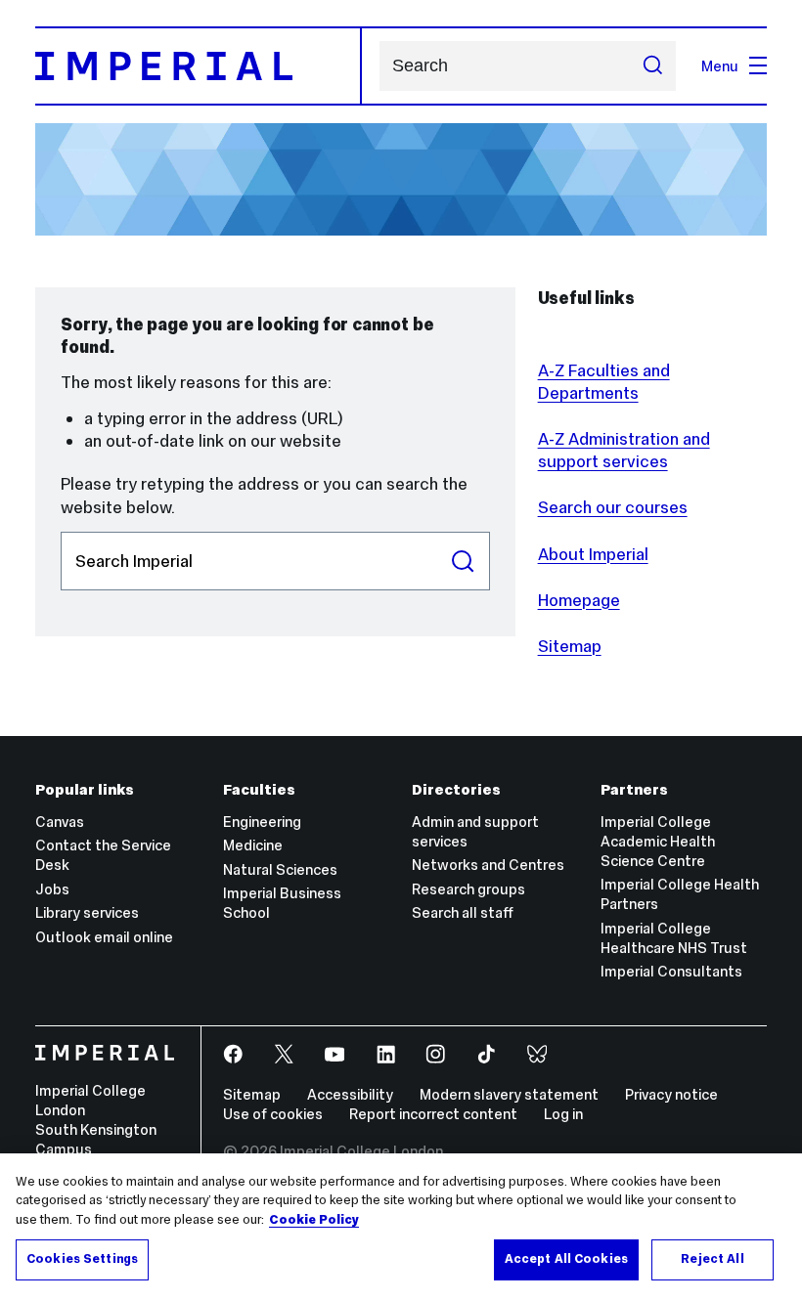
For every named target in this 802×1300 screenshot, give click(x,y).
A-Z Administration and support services (624, 450)
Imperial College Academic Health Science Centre (658, 841)
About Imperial (593, 554)
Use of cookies (273, 1114)
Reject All (712, 1259)
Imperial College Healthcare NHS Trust (674, 938)
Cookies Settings (82, 1259)
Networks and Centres (488, 864)
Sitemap (570, 646)
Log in (563, 1114)
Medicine (253, 845)
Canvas (59, 821)
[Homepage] (198, 66)
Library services (87, 912)
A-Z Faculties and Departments (604, 382)
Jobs (52, 889)
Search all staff (462, 912)
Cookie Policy (314, 1220)
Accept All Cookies (566, 1259)
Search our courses (613, 507)
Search (462, 561)
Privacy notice (671, 1094)
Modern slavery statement (509, 1094)
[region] (401, 1226)
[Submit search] (652, 65)
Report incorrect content (433, 1114)
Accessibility (350, 1094)
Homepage (579, 600)
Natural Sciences (280, 869)
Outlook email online (104, 937)
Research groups (468, 889)
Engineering (262, 821)
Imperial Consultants (671, 971)
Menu (719, 66)
